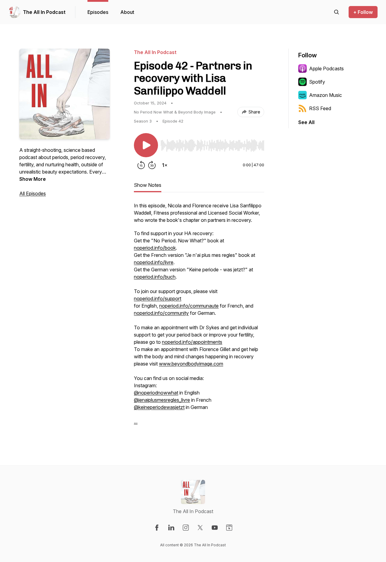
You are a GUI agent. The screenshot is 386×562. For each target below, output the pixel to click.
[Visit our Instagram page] (186, 528)
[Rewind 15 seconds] (141, 165)
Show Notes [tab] (147, 185)
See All (306, 122)
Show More (32, 179)
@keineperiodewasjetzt (159, 407)
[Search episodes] (336, 12)
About (127, 12)
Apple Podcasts (326, 68)
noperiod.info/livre (153, 262)
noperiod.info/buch (155, 277)
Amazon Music (325, 95)
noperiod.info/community (161, 313)
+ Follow (363, 12)
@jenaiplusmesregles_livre (162, 400)
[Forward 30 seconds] (152, 165)
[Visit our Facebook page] (157, 528)
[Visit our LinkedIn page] (171, 528)
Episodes (97, 12)
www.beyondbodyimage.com (191, 364)
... (136, 422)
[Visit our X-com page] (200, 528)
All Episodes (32, 193)
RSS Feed (320, 108)
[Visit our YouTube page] (215, 528)
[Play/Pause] (146, 145)
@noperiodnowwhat (156, 393)
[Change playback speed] (165, 165)
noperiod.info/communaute (189, 306)
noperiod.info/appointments (192, 342)
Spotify (317, 82)
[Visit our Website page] (229, 528)
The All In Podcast (44, 12)
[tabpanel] (199, 316)
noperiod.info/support (157, 298)
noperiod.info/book (155, 248)
